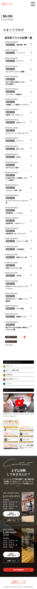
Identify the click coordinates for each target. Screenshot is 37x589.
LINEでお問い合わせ (11, 513)
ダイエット (9, 366)
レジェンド (20, 141)
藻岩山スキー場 (21, 257)
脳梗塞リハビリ (21, 316)
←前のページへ (11, 337)
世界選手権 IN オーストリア (16, 233)
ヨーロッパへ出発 (22, 241)
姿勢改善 (9, 374)
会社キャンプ (20, 122)
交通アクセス (11, 520)
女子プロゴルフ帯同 (12, 168)
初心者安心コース (12, 379)
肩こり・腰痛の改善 (12, 370)
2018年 (18, 275)
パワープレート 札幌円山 (14, 94)
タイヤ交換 (20, 308)
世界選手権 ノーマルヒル (14, 213)
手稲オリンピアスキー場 (13, 268)
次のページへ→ (11, 341)
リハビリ (9, 383)
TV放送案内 (20, 249)
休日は (18, 157)
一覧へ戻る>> (9, 345)
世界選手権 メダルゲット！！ (16, 223)
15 (24, 339)
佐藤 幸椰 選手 (21, 45)
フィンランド (20, 53)
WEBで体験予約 (18, 570)
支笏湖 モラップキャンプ (14, 115)
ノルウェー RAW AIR (13, 190)
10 (18, 339)
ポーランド (20, 61)
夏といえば (20, 149)
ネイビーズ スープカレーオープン (17, 133)
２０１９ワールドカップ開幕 (15, 72)
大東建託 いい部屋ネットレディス (17, 104)
